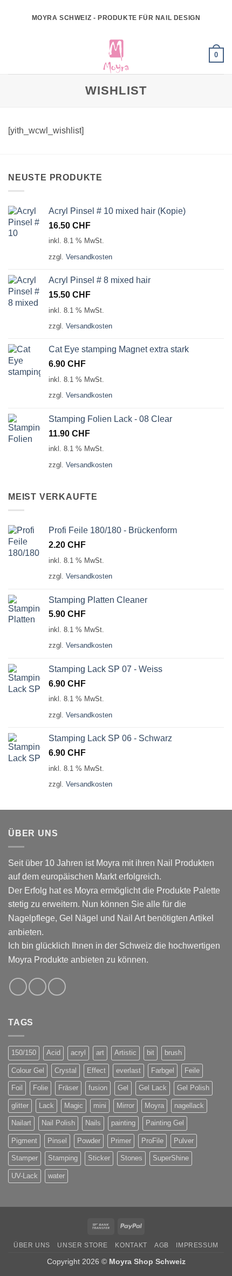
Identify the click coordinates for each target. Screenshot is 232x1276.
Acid (53, 1053)
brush (173, 1053)
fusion (97, 1088)
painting (123, 1123)
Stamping (63, 1158)
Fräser (68, 1088)
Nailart (21, 1123)
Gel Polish (193, 1088)
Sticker (99, 1158)
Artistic (125, 1053)
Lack (46, 1106)
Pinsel (57, 1141)
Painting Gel (165, 1123)
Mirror (125, 1106)
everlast (128, 1070)
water (56, 1176)
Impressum (197, 1245)
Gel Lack (153, 1088)
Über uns (31, 1245)
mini (99, 1106)
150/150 (23, 1053)
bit (150, 1053)
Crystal (65, 1070)
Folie (40, 1088)
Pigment (24, 1141)
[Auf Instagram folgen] (37, 987)
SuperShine (171, 1158)
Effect (96, 1070)
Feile (192, 1070)
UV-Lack (24, 1176)
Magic (73, 1106)
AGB (161, 1245)
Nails (93, 1123)
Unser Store (82, 1245)
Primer (121, 1141)
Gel (123, 1088)
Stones (131, 1158)
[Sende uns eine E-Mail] (57, 987)
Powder (88, 1141)
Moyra (154, 1106)
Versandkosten (89, 257)
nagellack (189, 1106)
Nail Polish (58, 1123)
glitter (20, 1106)
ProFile (152, 1141)
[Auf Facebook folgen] (18, 987)
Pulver (184, 1141)
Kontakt (131, 1245)
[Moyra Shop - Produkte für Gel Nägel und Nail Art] (116, 55)
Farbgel (162, 1070)
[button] (14, 55)
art (100, 1053)
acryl (78, 1053)
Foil (17, 1088)
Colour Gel (27, 1070)
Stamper (24, 1158)
